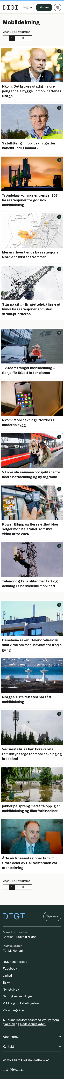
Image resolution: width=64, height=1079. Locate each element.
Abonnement (12, 1036)
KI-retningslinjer (14, 1010)
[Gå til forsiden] (10, 7)
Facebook (10, 968)
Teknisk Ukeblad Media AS (33, 1060)
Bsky (6, 982)
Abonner (44, 7)
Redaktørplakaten (33, 1024)
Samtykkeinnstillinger (18, 996)
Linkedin (8, 975)
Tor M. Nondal (13, 950)
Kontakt (8, 1046)
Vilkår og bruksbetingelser (21, 1003)
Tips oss (52, 916)
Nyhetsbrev (11, 989)
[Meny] (57, 7)
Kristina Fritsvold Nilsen (19, 937)
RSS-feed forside (15, 962)
